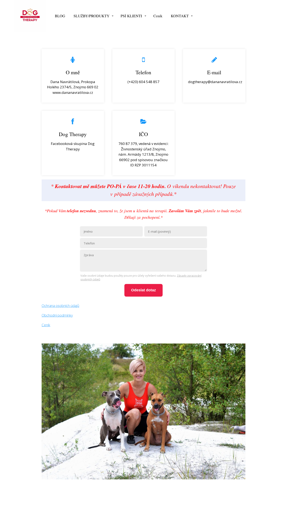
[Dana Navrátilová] (30, 16)
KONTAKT (180, 15)
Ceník (157, 15)
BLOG (60, 15)
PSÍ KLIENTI (131, 15)
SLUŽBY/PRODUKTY (91, 15)
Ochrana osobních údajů (60, 305)
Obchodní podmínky (57, 315)
